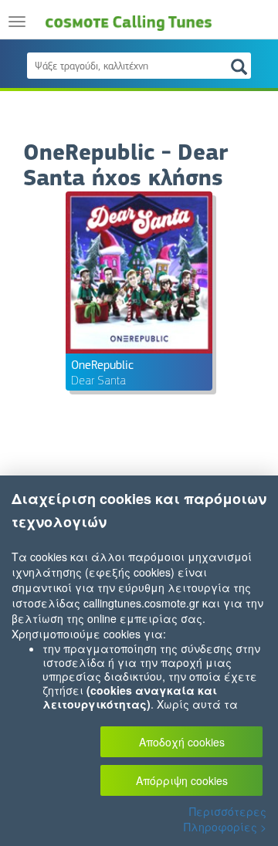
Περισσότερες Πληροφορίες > (225, 819)
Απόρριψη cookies (182, 780)
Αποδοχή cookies (182, 742)
